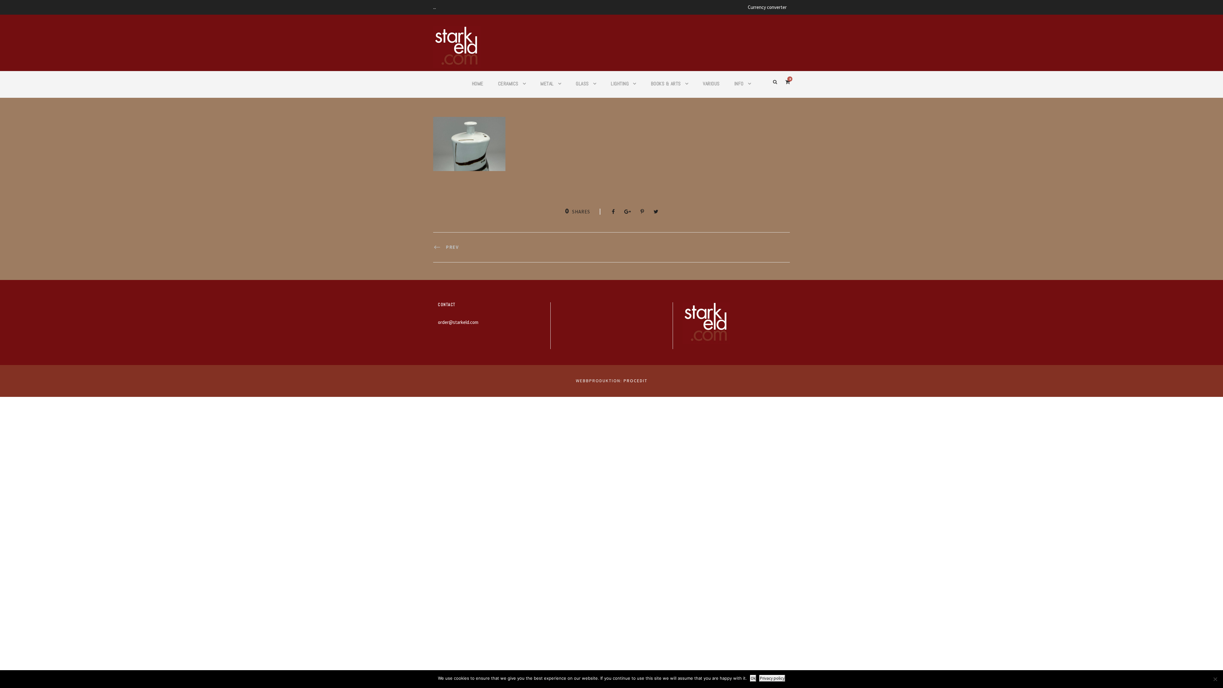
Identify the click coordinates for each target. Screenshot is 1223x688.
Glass (582, 83)
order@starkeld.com (458, 322)
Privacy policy (772, 678)
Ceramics (508, 83)
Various (711, 83)
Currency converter (767, 7)
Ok (753, 678)
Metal (547, 83)
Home (477, 83)
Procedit (635, 380)
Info (739, 83)
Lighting (620, 83)
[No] (1215, 679)
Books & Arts (666, 83)
